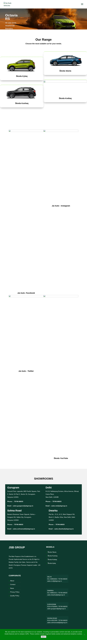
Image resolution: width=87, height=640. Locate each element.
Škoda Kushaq (21, 103)
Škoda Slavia (65, 71)
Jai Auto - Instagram (61, 206)
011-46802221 (52, 593)
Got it (43, 637)
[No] (84, 635)
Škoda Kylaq (21, 76)
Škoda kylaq (52, 563)
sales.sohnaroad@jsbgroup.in (24, 529)
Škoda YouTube (61, 458)
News (12, 588)
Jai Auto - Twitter (26, 371)
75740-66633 (18, 501)
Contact (12, 584)
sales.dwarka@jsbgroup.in (64, 529)
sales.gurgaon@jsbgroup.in (23, 506)
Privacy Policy (14, 592)
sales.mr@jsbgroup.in (59, 506)
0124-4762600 (52, 606)
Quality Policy (14, 596)
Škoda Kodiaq (65, 98)
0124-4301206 (52, 620)
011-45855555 (52, 579)
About (12, 581)
